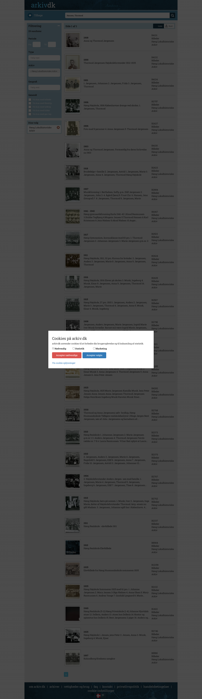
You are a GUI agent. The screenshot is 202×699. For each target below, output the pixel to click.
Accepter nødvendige (66, 355)
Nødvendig (60, 348)
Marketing (101, 348)
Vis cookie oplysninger (63, 362)
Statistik (79, 348)
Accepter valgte (94, 355)
